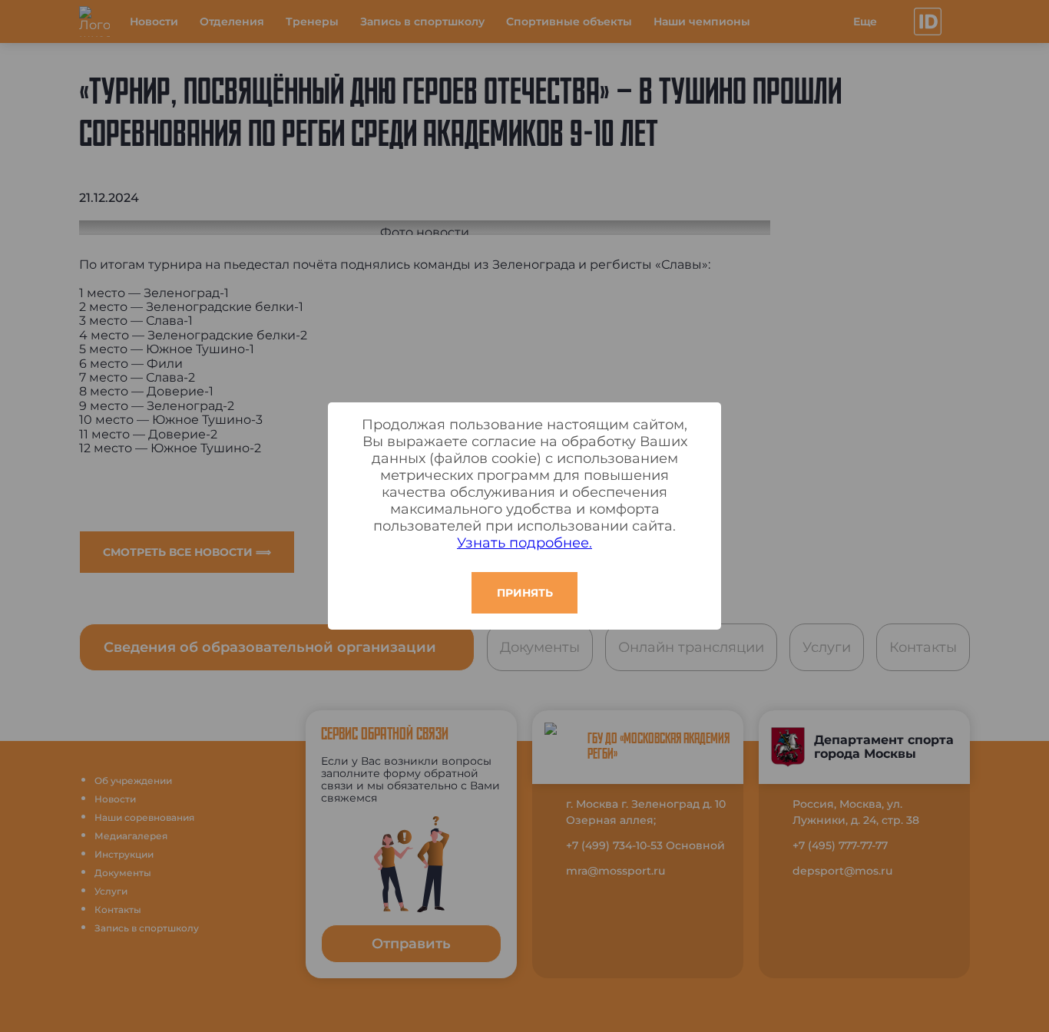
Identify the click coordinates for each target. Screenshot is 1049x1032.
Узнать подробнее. (524, 542)
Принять (525, 593)
